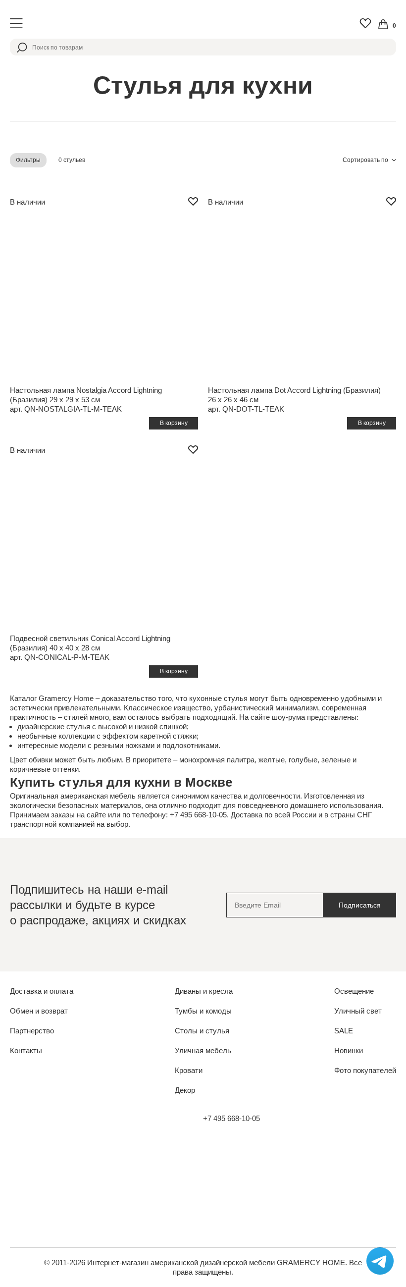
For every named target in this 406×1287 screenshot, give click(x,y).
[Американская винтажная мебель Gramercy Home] (203, 23)
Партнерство (32, 1030)
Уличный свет (358, 1011)
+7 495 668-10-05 (231, 1118)
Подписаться (360, 905)
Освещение (354, 991)
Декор (185, 1090)
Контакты (26, 1050)
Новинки (348, 1050)
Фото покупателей (365, 1070)
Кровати (189, 1070)
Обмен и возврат (39, 1011)
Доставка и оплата (41, 991)
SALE (343, 1030)
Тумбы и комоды (203, 1011)
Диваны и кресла (204, 991)
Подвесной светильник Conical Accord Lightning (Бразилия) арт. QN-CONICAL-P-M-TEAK (90, 647)
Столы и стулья (202, 1030)
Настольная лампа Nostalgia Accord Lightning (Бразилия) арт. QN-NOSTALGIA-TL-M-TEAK (86, 399)
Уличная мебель (203, 1050)
